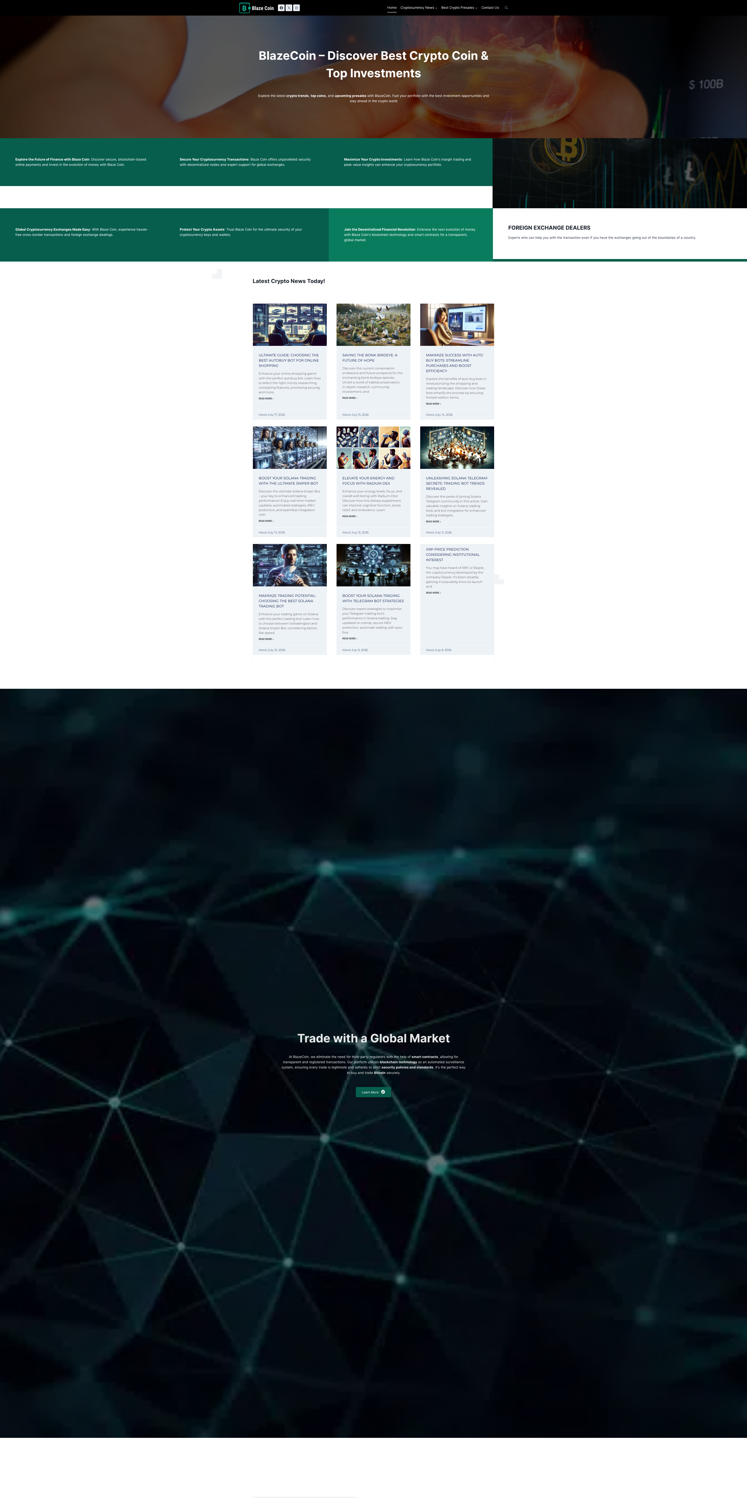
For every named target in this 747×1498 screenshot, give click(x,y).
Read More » (266, 398)
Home (392, 8)
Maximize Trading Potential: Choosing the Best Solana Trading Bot (287, 601)
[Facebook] (281, 7)
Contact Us (490, 8)
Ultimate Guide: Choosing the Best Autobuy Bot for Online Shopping (289, 360)
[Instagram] (296, 7)
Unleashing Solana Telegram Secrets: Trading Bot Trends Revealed (456, 483)
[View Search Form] (506, 7)
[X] (289, 7)
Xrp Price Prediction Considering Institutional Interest (453, 554)
